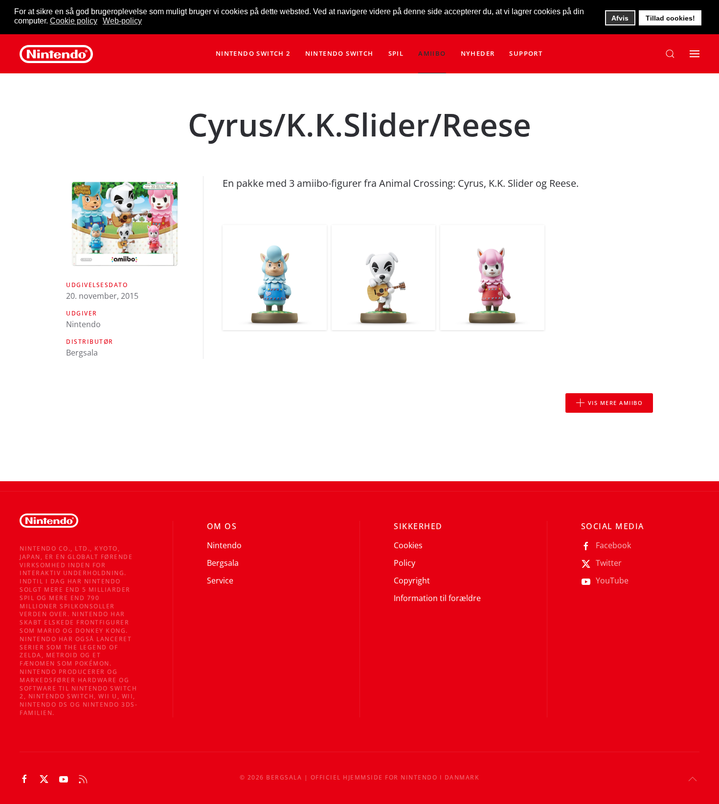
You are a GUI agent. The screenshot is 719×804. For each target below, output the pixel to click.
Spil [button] (396, 53)
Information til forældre (437, 598)
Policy (404, 563)
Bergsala (223, 563)
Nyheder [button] (478, 53)
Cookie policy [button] (73, 21)
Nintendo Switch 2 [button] (253, 53)
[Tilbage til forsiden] (56, 53)
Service (220, 580)
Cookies (408, 545)
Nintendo (224, 545)
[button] (339, 53)
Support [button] (525, 53)
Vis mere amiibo (615, 402)
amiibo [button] (432, 53)
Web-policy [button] (122, 21)
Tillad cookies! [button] (670, 18)
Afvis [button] (620, 18)
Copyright (412, 580)
